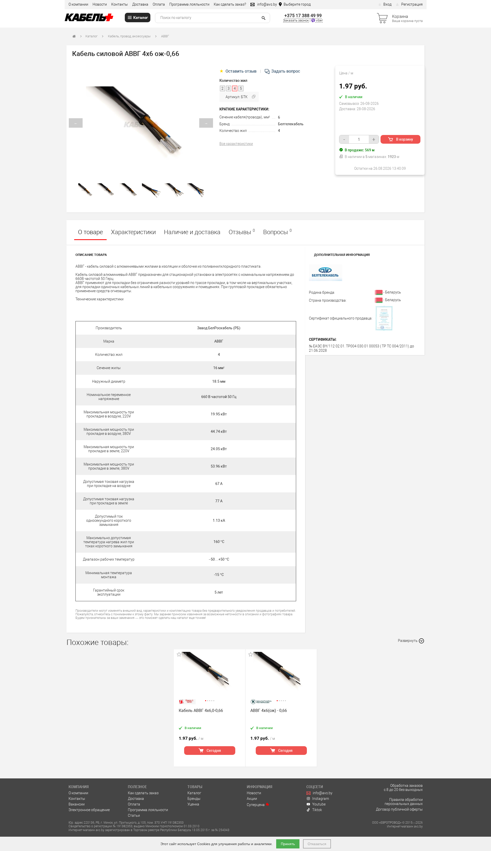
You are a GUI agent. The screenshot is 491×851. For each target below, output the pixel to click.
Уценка (193, 804)
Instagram (320, 799)
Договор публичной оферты (399, 809)
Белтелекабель (291, 124)
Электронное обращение (89, 810)
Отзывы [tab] (242, 232)
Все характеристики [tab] (236, 144)
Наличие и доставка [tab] (192, 232)
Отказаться (317, 844)
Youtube (319, 804)
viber (319, 20)
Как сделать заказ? (230, 4)
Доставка (140, 4)
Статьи (134, 815)
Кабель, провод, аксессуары (129, 36)
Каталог (91, 36)
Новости (100, 4)
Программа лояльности (189, 4)
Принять (288, 844)
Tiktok (317, 810)
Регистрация (412, 4)
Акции (252, 799)
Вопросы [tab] (277, 232)
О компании (78, 4)
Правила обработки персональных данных (404, 802)
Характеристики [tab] (133, 232)
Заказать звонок (296, 20)
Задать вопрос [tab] (285, 71)
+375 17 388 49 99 (303, 15)
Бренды (193, 799)
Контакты (119, 4)
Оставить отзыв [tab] (238, 71)
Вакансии (77, 804)
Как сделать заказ (143, 793)
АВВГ (165, 36)
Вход (387, 4)
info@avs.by (322, 793)
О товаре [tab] (90, 232)
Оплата (159, 4)
